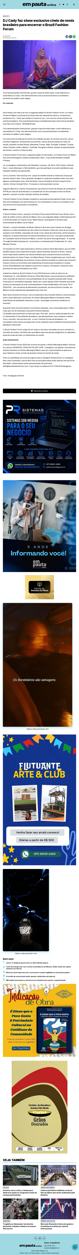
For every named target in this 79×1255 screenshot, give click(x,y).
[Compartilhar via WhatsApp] (74, 36)
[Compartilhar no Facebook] (66, 36)
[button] (75, 1247)
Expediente (55, 1197)
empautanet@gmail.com (52, 1202)
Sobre (46, 1197)
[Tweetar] (70, 36)
